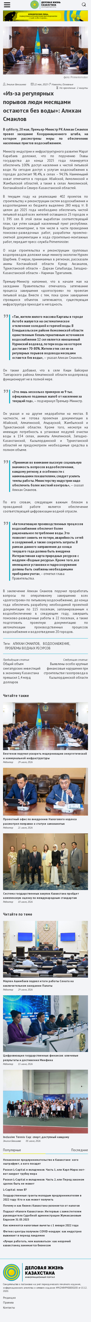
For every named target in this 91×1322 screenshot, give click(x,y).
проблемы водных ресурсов (28, 648)
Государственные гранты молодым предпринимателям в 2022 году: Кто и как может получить (42, 1197)
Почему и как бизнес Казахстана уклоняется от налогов (41, 1205)
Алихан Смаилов (26, 644)
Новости (56, 84)
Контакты (9, 1307)
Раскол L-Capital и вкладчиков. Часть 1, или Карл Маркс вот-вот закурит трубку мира (44, 1171)
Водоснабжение (56, 644)
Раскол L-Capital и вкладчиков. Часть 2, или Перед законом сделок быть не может (43, 1181)
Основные (67, 84)
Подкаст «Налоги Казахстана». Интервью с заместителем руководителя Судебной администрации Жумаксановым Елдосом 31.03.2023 (42, 1215)
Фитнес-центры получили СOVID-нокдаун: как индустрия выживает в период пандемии (42, 1233)
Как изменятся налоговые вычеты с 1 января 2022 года (40, 1225)
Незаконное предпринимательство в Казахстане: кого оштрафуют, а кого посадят (40, 1162)
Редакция (9, 1297)
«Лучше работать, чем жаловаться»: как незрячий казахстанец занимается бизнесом (37, 1243)
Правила (8, 1302)
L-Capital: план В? (15, 1189)
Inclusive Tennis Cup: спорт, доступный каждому (36, 1137)
